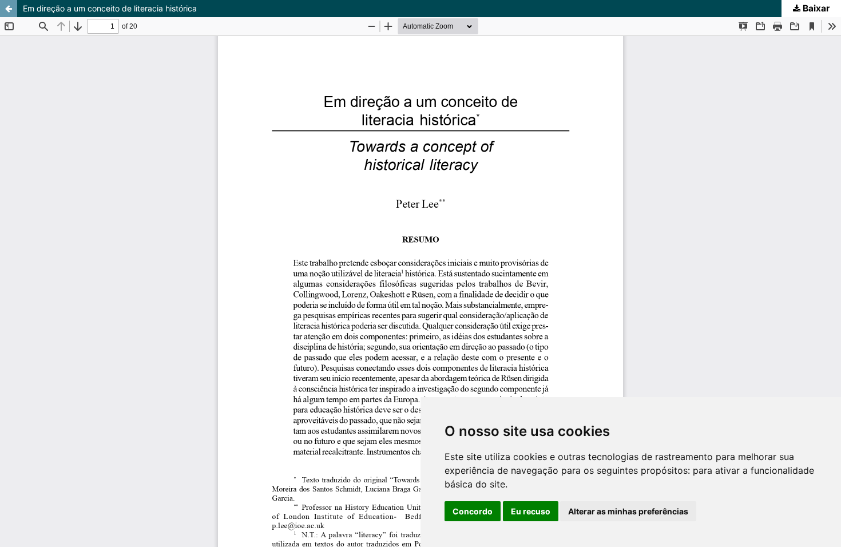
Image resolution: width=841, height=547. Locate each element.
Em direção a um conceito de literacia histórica (110, 8)
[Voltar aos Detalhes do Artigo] (8, 8)
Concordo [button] (473, 511)
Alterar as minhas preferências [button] (628, 511)
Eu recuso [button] (530, 511)
